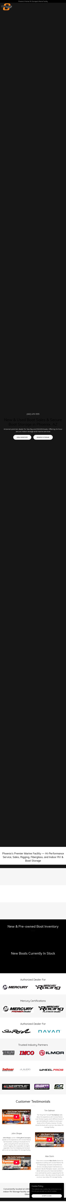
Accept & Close (46, 1196)
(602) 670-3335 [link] (33, 414)
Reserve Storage (43, 437)
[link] (6, 4)
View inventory (22, 437)
